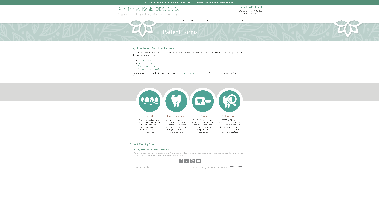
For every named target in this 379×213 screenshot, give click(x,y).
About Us (195, 21)
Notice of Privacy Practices (150, 69)
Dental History (144, 60)
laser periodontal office (187, 73)
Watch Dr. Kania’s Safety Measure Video (210, 2)
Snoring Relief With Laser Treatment (150, 149)
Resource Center (226, 21)
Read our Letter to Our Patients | (166, 2)
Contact (239, 21)
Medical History (145, 63)
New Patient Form (146, 66)
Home (185, 21)
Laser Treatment (209, 21)
